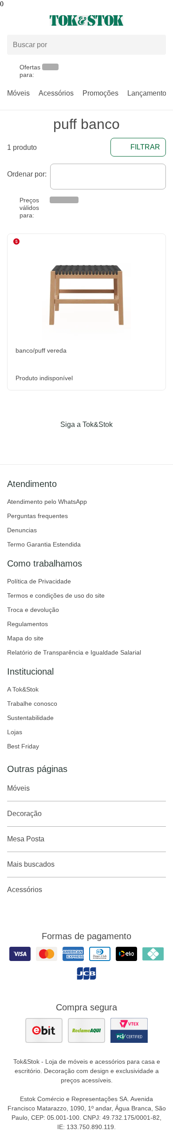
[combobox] (108, 176)
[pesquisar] (155, 45)
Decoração (24, 813)
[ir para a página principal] (86, 20)
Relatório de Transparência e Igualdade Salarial (74, 652)
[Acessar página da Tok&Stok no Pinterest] (99, 443)
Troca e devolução (33, 609)
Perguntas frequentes (37, 515)
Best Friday (23, 746)
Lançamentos (148, 93)
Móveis (18, 93)
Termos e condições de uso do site (56, 595)
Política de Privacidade (39, 581)
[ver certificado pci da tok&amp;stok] (129, 1030)
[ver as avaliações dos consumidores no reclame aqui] (86, 1030)
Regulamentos (27, 623)
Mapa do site (25, 638)
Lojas (14, 732)
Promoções (100, 93)
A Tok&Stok (23, 689)
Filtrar (145, 147)
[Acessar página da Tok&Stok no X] (124, 443)
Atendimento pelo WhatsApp (47, 501)
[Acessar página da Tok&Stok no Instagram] (74, 443)
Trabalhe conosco (32, 703)
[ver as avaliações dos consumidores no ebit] (44, 1030)
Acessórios (56, 93)
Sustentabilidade (30, 717)
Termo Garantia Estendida (44, 544)
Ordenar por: (27, 174)
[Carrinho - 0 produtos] (160, 20)
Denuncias (22, 530)
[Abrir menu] (29, 20)
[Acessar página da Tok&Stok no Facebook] (49, 443)
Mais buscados (31, 864)
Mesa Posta (25, 839)
